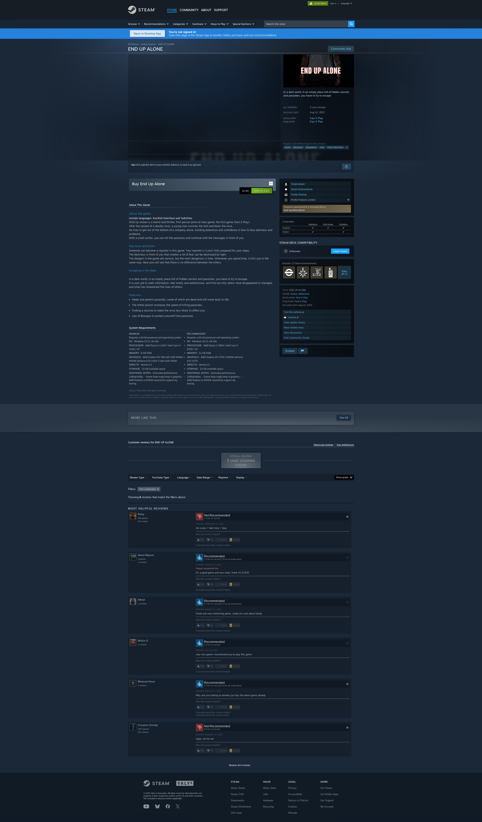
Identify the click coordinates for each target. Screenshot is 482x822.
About (206, 10)
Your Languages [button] (147, 489)
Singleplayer (311, 147)
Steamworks (237, 800)
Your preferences (345, 444)
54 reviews (143, 521)
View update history (294, 322)
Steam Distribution (241, 806)
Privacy (292, 788)
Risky (141, 514)
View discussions (293, 332)
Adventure (298, 147)
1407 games (143, 729)
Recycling (268, 806)
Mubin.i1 (143, 640)
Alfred (141, 599)
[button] (134, 24)
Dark (322, 147)
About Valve (269, 788)
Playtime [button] (223, 477)
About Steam (238, 788)
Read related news (294, 327)
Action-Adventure (335, 147)
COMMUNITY (189, 10)
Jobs (265, 794)
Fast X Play (316, 118)
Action (287, 147)
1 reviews (142, 604)
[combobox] (306, 24)
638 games (143, 518)
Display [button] (240, 477)
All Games (133, 44)
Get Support (327, 800)
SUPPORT (221, 10)
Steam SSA (237, 794)
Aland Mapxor (146, 555)
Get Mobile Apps (329, 794)
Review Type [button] (137, 477)
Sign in (134, 165)
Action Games (148, 44)
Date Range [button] (203, 477)
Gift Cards (236, 812)
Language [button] (182, 477)
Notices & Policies (298, 800)
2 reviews (142, 562)
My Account (326, 806)
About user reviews (323, 444)
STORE (172, 10)
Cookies (292, 806)
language (345, 3)
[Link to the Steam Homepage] (141, 13)
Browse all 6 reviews (239, 765)
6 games (142, 559)
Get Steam (326, 788)
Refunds (292, 812)
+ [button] (346, 147)
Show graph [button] (342, 477)
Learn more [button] (340, 251)
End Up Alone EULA (294, 210)
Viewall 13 (344, 272)
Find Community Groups (297, 337)
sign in (333, 3)
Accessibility (295, 794)
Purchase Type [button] (160, 477)
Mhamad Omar (146, 681)
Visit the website (293, 312)
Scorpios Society (148, 725)
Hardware (268, 800)
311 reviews (143, 732)
